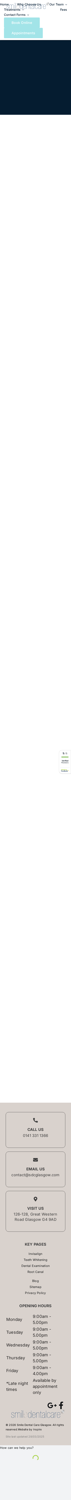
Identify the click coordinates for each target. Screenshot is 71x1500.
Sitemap (35, 1287)
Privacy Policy (35, 1293)
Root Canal (35, 1272)
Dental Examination (35, 1266)
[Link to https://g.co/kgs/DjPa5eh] (52, 1405)
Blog (35, 1281)
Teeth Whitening (35, 1260)
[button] (17, 1448)
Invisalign (35, 1254)
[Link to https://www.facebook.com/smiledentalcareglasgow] (61, 1405)
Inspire (37, 1429)
